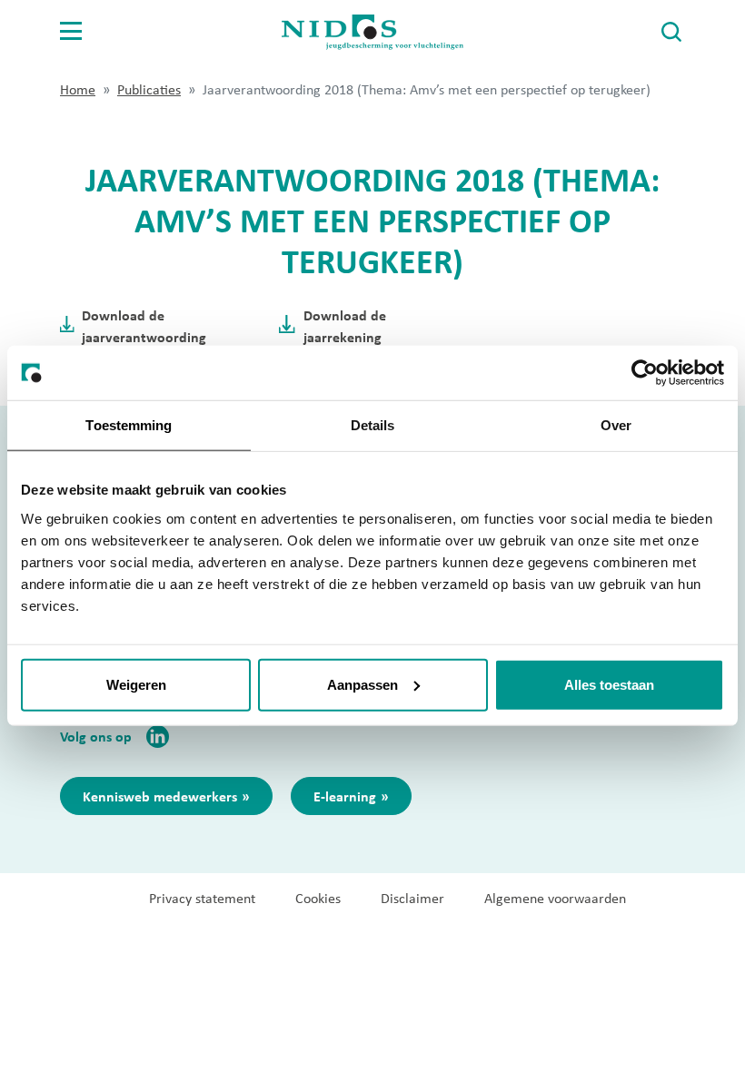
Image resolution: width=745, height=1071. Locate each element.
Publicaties (149, 89)
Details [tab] (373, 425)
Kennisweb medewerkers (160, 796)
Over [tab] (616, 425)
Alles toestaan (609, 684)
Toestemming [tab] (128, 425)
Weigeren (136, 684)
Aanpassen (362, 684)
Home (77, 89)
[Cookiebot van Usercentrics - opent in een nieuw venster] (644, 373)
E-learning (344, 796)
